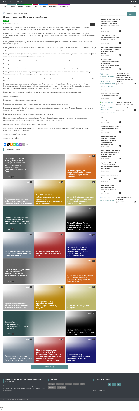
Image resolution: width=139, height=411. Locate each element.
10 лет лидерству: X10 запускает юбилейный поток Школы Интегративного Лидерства (79, 173)
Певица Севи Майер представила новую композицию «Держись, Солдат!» (46, 305)
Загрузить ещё (49, 367)
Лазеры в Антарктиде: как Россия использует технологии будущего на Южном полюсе (18, 358)
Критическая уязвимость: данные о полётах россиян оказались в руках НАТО (16, 306)
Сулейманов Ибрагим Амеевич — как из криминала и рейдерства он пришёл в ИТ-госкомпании (80, 278)
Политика (53, 6)
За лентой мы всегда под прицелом (78, 307)
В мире (20, 6)
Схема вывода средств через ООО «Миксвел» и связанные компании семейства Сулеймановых (17, 273)
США (35, 6)
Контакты (24, 2)
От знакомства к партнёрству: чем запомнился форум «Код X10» (49, 253)
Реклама (68, 384)
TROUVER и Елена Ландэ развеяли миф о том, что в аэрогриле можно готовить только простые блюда (79, 226)
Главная (12, 6)
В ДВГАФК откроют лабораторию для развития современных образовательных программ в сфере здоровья (110, 63)
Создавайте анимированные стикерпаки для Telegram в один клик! (16, 325)
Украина (43, 6)
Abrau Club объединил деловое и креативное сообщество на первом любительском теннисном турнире (80, 200)
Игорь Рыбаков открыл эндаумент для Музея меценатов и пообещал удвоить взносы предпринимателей (77, 251)
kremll (16, 24)
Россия (28, 6)
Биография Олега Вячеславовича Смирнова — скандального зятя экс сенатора (79, 357)
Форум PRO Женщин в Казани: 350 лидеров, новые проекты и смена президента (18, 253)
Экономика (64, 6)
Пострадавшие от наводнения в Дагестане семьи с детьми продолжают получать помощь (18, 201)
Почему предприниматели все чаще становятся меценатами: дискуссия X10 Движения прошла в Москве (17, 220)
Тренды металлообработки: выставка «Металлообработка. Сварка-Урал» (80, 332)
